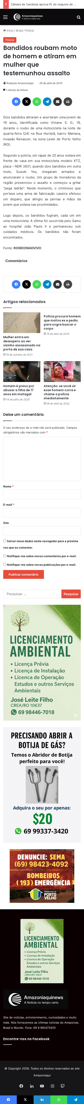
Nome (8, 486)
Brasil (19, 30)
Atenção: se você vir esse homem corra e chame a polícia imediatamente (60, 392)
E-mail (8, 504)
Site (6, 523)
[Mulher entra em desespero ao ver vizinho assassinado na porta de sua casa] (21, 322)
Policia (29, 30)
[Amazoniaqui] (28, 17)
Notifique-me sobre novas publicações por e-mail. (41, 564)
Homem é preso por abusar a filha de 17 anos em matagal (18, 390)
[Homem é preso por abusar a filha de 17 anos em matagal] (21, 371)
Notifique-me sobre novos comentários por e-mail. (42, 556)
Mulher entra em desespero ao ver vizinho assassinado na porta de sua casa (21, 343)
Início (10, 30)
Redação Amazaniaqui (20, 83)
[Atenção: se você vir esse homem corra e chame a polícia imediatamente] (62, 371)
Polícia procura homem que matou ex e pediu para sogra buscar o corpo (62, 322)
